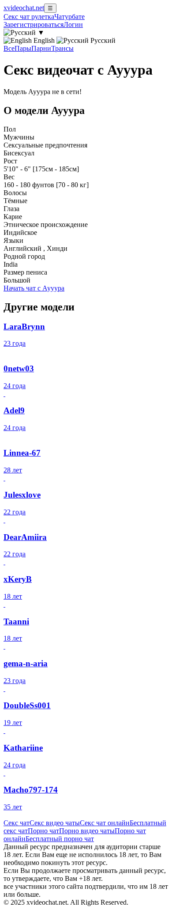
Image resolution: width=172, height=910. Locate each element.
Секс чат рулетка (29, 16)
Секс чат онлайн (105, 823)
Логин (73, 24)
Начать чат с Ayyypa (34, 288)
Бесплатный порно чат (60, 838)
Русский (102, 40)
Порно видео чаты (87, 830)
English (44, 40)
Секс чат (17, 823)
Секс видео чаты (55, 823)
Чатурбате (69, 16)
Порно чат (43, 830)
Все (9, 48)
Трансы (62, 48)
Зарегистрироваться (34, 24)
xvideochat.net (24, 7)
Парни (41, 48)
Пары (23, 48)
